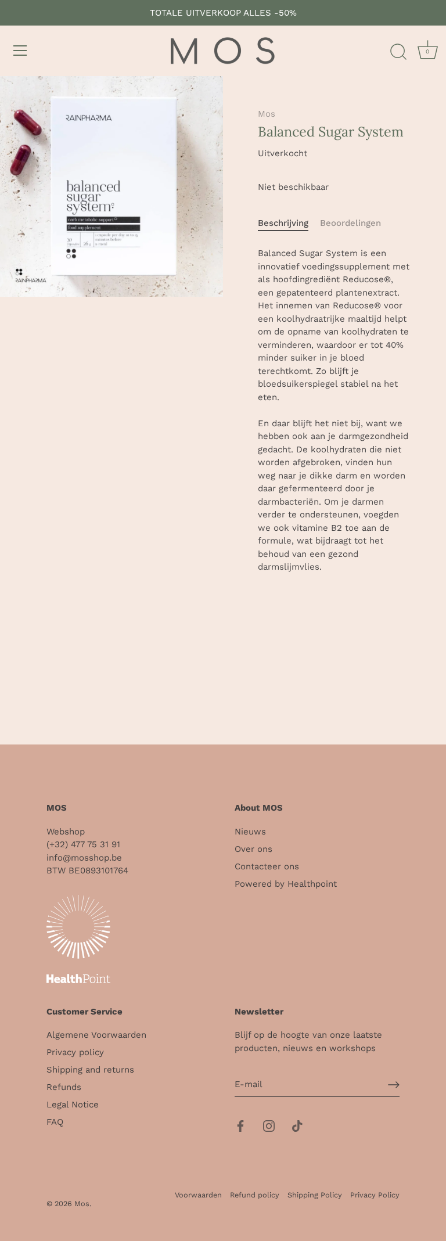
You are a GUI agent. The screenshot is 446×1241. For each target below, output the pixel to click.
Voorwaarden (198, 1194)
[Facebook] (240, 1125)
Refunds (63, 1087)
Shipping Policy (314, 1194)
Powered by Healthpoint (286, 884)
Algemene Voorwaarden (96, 1035)
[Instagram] (269, 1125)
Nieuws (250, 831)
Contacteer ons (267, 866)
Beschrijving (283, 223)
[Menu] (20, 50)
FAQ (54, 1122)
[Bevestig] (394, 1085)
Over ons (253, 849)
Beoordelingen (350, 223)
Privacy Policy (375, 1194)
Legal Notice (72, 1104)
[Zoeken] (398, 52)
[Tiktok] (297, 1125)
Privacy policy (75, 1052)
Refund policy (254, 1194)
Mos (266, 114)
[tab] (289, 223)
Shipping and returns (90, 1069)
